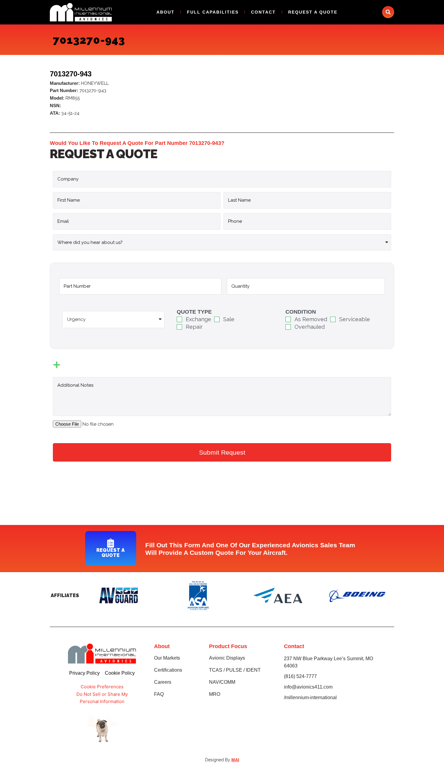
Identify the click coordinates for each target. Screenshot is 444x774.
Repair (194, 327)
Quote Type (194, 312)
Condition (300, 312)
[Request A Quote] (110, 543)
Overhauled (309, 327)
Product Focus (228, 646)
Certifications (168, 670)
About (165, 12)
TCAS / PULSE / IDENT (235, 670)
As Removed (310, 319)
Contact (263, 12)
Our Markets (167, 657)
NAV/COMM (222, 682)
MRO (214, 694)
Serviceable (354, 319)
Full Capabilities (213, 12)
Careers (162, 682)
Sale (228, 319)
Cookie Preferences (102, 686)
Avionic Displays (227, 657)
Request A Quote (312, 12)
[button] (388, 12)
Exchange (198, 319)
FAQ (159, 694)
